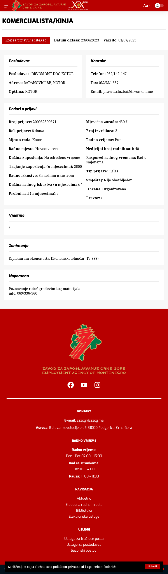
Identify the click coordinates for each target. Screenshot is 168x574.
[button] (152, 566)
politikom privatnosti (68, 567)
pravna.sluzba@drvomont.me (128, 91)
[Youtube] (84, 385)
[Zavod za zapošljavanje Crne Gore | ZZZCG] (51, 5)
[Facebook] (70, 385)
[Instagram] (97, 385)
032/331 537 (109, 82)
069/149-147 (117, 73)
